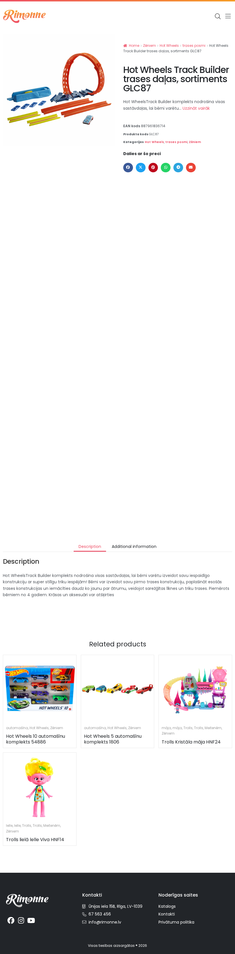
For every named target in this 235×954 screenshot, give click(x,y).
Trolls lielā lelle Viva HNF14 (35, 839)
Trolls (188, 727)
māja (166, 727)
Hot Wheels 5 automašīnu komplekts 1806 (113, 739)
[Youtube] (31, 920)
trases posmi (194, 45)
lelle (9, 825)
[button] (228, 16)
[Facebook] (11, 920)
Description (90, 546)
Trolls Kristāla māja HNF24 (191, 742)
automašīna (17, 727)
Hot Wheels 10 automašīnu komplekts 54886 (35, 739)
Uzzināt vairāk (196, 108)
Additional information (134, 546)
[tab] (90, 546)
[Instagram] (21, 920)
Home (134, 45)
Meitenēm (213, 727)
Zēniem (149, 45)
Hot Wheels (169, 45)
